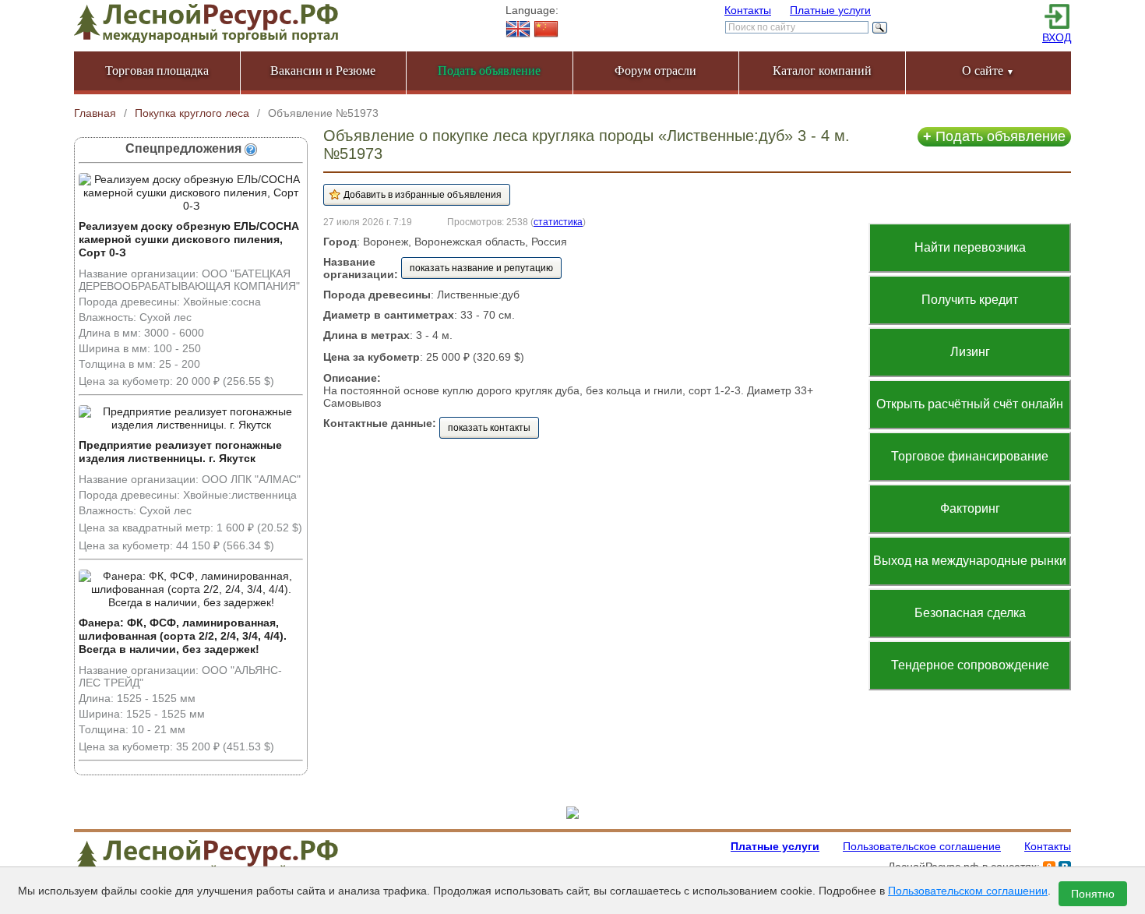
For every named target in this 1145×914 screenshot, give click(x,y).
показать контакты (489, 427)
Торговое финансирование (969, 456)
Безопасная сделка (970, 612)
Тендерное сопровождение (970, 665)
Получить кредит (969, 299)
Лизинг (970, 351)
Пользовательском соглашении (968, 890)
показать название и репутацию (481, 268)
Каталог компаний (822, 70)
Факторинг (970, 508)
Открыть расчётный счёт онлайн (969, 404)
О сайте (988, 70)
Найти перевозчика (970, 247)
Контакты (747, 10)
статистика (558, 222)
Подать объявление (994, 136)
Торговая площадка (157, 70)
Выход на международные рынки (969, 560)
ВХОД (1056, 37)
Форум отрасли (655, 70)
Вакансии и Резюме (322, 70)
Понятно (1093, 894)
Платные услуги (830, 10)
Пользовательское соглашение (922, 846)
